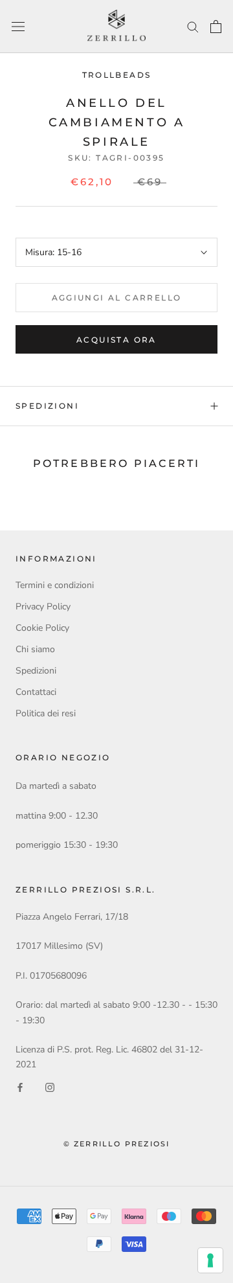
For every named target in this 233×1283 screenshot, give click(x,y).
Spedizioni (47, 406)
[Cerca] (193, 26)
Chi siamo (35, 649)
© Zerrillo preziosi (116, 1143)
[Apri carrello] (215, 26)
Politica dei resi (46, 713)
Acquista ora (116, 340)
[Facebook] (20, 1086)
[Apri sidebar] (18, 27)
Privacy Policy (43, 606)
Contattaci (36, 692)
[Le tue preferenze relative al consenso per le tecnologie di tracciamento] (210, 1260)
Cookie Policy (42, 628)
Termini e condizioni (55, 585)
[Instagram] (49, 1086)
